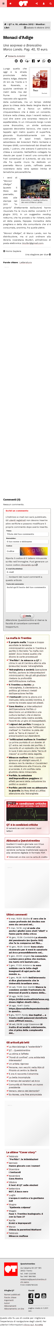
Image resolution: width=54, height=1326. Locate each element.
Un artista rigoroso (19, 1063)
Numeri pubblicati (12, 1294)
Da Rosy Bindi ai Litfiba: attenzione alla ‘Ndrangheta (28, 790)
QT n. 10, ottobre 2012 (21, 24)
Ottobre (23, 1183)
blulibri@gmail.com (32, 243)
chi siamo (24, 1282)
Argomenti (9, 1300)
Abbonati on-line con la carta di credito (28, 857)
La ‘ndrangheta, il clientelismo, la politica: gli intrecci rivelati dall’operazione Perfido (25, 689)
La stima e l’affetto (19, 1053)
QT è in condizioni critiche (22, 824)
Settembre (18, 1190)
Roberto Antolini (16, 56)
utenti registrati (17, 520)
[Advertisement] (27, 380)
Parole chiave (10, 1297)
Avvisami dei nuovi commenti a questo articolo (24, 579)
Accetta (39, 1324)
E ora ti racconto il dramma (23, 1073)
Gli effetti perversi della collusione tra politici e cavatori (27, 779)
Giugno (20, 1206)
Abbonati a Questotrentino (23, 840)
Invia (28, 616)
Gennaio (24, 1164)
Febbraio (23, 1158)
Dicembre (15, 1170)
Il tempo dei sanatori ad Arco (24, 1081)
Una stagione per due (37, 254)
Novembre (16, 1177)
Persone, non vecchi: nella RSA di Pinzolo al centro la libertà (26, 1069)
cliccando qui (28, 565)
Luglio (26, 1198)
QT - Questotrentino (19, 1050)
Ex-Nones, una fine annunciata (25, 1094)
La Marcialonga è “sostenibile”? (25, 1046)
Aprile (20, 1222)
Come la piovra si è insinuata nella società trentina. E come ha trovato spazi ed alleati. (27, 700)
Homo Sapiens (13, 251)
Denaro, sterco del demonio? (24, 1091)
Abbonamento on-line (14, 1309)
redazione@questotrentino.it (33, 1279)
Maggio (26, 1213)
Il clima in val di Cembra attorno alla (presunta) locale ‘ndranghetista (27, 663)
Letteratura (26, 262)
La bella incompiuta (19, 1077)
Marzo (25, 1228)
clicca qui (28, 1324)
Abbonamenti (10, 1306)
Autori (7, 1303)
